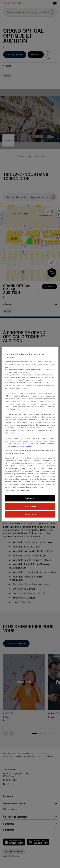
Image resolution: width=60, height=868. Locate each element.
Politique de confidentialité (20, 446)
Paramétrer (30, 498)
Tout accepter (30, 514)
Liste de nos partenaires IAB (17, 490)
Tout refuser (30, 506)
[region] (30, 434)
